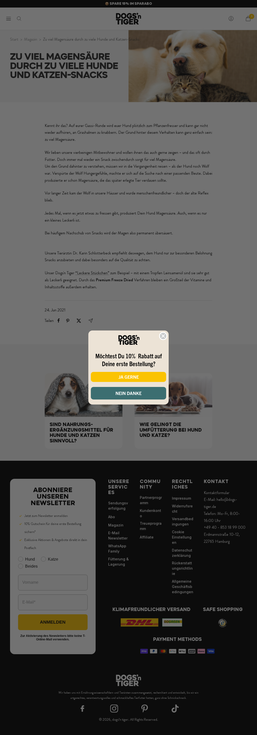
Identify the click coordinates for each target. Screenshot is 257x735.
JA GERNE (128, 377)
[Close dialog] (163, 336)
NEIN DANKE (128, 393)
